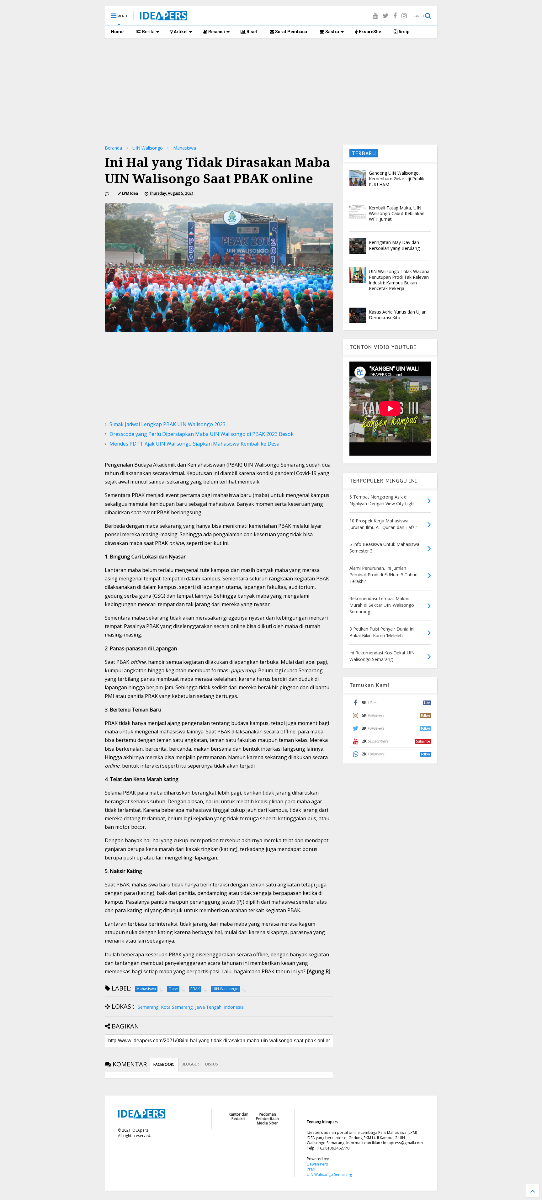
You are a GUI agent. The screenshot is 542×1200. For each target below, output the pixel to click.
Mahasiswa (184, 148)
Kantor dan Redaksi (238, 1116)
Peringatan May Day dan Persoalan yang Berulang (394, 245)
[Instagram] (404, 15)
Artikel (180, 31)
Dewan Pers (317, 1164)
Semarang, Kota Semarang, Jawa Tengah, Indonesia (191, 1007)
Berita (148, 31)
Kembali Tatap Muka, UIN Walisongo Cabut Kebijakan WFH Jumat (396, 213)
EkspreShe (369, 31)
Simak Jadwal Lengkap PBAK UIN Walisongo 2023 (167, 424)
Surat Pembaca (290, 31)
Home (117, 31)
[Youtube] (375, 15)
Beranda (113, 148)
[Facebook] (395, 15)
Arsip (403, 31)
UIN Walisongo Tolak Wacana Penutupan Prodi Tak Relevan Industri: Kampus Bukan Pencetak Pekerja (399, 280)
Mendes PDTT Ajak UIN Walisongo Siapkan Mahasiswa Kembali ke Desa (194, 443)
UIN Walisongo (147, 148)
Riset (251, 31)
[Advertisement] (271, 91)
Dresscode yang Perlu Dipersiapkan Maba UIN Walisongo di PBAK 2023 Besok (201, 434)
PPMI (311, 1169)
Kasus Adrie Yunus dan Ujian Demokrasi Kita (398, 314)
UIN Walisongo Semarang (329, 1174)
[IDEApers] (163, 17)
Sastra (331, 31)
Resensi (216, 31)
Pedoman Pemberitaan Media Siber (267, 1119)
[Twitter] (386, 15)
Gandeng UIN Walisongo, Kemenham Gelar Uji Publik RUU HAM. (396, 178)
